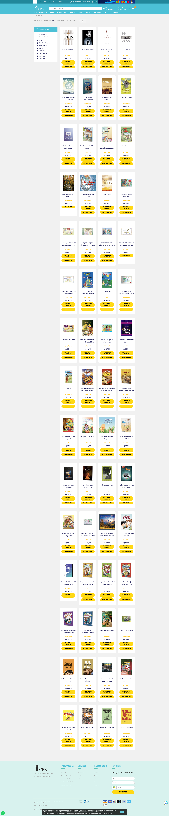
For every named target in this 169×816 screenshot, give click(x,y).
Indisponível (68, 207)
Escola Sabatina (62, 12)
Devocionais (98, 12)
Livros (81, 12)
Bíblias (52, 12)
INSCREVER (123, 792)
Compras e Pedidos (66, 779)
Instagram (96, 779)
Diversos (115, 12)
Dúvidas (80, 776)
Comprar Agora (68, 67)
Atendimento (81, 773)
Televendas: (45, 774)
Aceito (122, 812)
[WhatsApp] (3, 813)
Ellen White (73, 12)
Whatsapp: (44, 776)
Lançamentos (43, 12)
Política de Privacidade (67, 782)
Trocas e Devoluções (66, 776)
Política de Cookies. (100, 811)
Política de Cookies (66, 785)
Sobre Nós (64, 773)
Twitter (96, 776)
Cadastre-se (81, 779)
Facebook (96, 773)
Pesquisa (39, 15)
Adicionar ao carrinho (68, 62)
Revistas (107, 12)
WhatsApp (96, 785)
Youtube (96, 782)
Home (35, 12)
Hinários (89, 12)
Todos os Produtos (44, 37)
